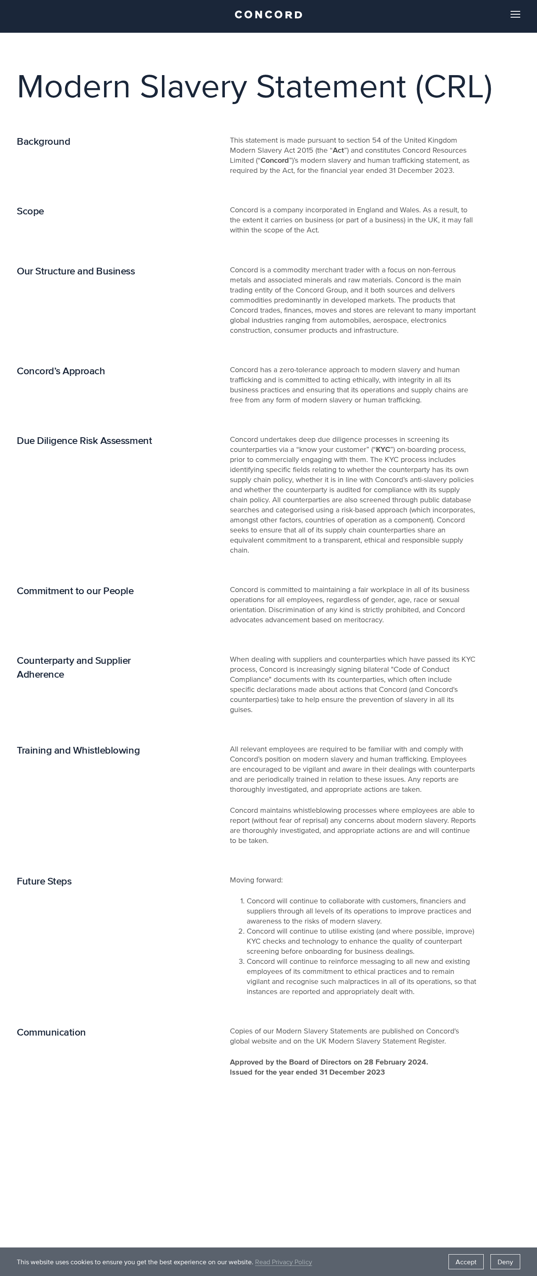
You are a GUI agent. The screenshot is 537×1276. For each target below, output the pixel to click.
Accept (466, 1262)
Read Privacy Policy (283, 1262)
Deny (505, 1262)
